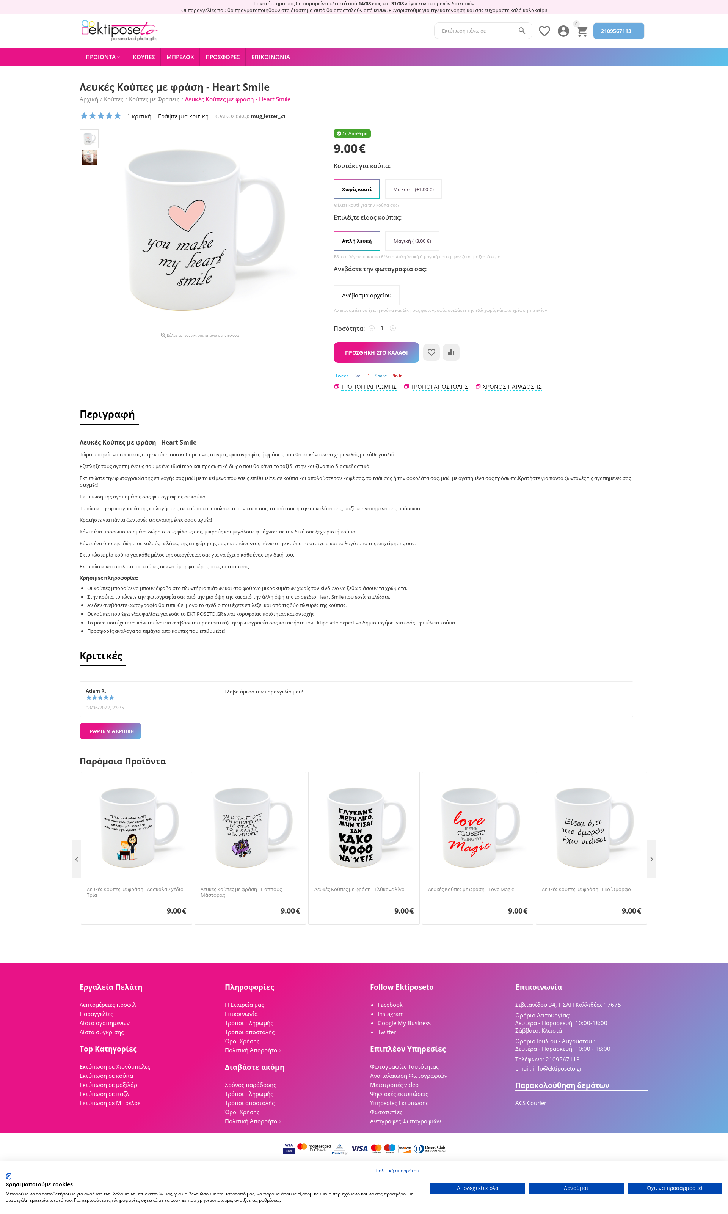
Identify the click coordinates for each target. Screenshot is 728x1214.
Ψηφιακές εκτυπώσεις (399, 1094)
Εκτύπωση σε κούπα (106, 1075)
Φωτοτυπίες (386, 1112)
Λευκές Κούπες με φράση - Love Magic (471, 890)
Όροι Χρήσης (242, 1041)
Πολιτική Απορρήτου (253, 1050)
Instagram (391, 1013)
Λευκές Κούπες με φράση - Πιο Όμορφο (586, 890)
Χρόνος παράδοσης (250, 1084)
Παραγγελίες (96, 1013)
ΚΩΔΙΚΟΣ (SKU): (231, 116)
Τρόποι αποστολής (439, 386)
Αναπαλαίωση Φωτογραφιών (408, 1075)
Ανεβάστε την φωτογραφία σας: (380, 269)
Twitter (387, 1032)
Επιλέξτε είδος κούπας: (368, 217)
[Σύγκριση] (451, 352)
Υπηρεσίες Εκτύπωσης (399, 1103)
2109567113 (616, 31)
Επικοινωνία (241, 1013)
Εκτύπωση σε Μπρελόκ (110, 1103)
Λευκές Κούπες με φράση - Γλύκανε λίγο (359, 890)
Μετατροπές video (394, 1084)
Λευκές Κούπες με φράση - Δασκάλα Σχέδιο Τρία (135, 892)
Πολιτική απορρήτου (397, 1170)
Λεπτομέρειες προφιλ (108, 1004)
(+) (413, 189)
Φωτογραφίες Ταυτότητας (404, 1066)
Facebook (390, 1004)
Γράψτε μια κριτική (183, 116)
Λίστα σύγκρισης (102, 1032)
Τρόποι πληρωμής (369, 386)
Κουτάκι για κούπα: (362, 166)
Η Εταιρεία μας (244, 1004)
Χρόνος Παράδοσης (512, 386)
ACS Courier (530, 1103)
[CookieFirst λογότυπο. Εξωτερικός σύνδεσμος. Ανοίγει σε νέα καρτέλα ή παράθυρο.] (8, 1176)
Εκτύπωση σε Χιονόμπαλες (115, 1066)
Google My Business (404, 1023)
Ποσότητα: (349, 328)
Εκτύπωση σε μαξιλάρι (109, 1084)
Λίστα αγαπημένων (105, 1023)
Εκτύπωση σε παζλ (104, 1094)
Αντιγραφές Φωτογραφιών (405, 1121)
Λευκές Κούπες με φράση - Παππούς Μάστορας (241, 892)
